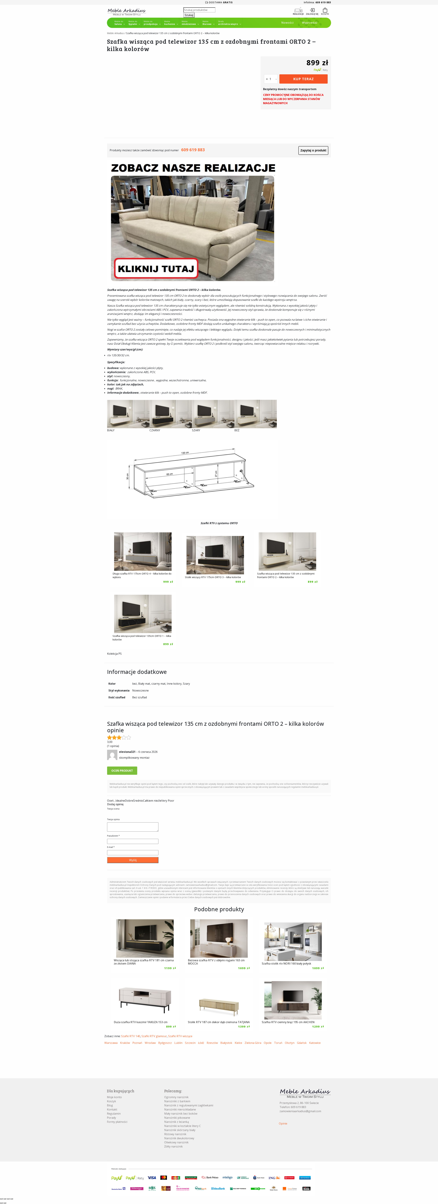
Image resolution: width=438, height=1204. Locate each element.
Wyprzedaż (310, 22)
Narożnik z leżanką (176, 1122)
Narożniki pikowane (177, 1118)
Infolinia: (317, 2)
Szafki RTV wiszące (180, 1036)
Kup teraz (303, 79)
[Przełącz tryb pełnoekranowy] (4, 1198)
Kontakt (112, 1109)
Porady (111, 1118)
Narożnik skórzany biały (179, 1130)
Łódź (201, 1043)
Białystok (226, 1043)
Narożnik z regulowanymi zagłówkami (188, 1105)
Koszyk (111, 1101)
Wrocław (150, 1043)
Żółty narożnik (173, 1146)
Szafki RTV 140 (130, 1036)
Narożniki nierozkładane (180, 1109)
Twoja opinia (113, 819)
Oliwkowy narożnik (176, 1142)
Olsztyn (289, 1043)
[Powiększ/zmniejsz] (1, 1198)
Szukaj (189, 15)
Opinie (283, 1123)
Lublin (178, 1043)
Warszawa (111, 1043)
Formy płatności (117, 1122)
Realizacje (298, 14)
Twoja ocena (113, 808)
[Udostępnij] (8, 1198)
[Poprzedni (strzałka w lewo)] (1, 1202)
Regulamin (114, 1113)
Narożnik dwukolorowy (179, 1138)
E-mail (111, 847)
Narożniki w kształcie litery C (182, 1126)
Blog (110, 1105)
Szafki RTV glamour (154, 1036)
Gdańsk (302, 1043)
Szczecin (190, 1043)
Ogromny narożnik (176, 1097)
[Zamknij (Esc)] (11, 1198)
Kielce (238, 1043)
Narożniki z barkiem (177, 1101)
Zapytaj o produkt (313, 150)
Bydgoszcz (165, 1043)
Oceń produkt (122, 771)
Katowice (315, 1043)
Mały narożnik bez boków (180, 1113)
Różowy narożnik (175, 1134)
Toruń (278, 1043)
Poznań (137, 1043)
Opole (268, 1043)
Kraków (125, 1043)
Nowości (287, 22)
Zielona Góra (253, 1043)
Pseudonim (113, 835)
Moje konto (114, 1097)
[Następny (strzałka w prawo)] (4, 1202)
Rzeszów (212, 1043)
